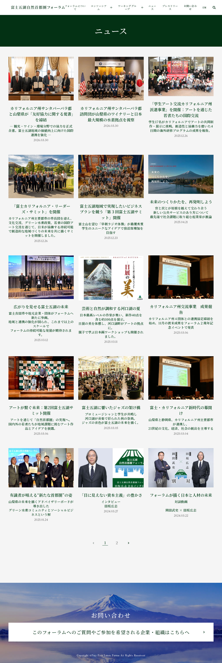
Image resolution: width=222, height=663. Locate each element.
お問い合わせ (190, 7)
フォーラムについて (75, 7)
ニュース (152, 7)
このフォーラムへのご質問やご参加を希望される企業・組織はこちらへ (111, 632)
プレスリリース (170, 7)
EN (204, 7)
